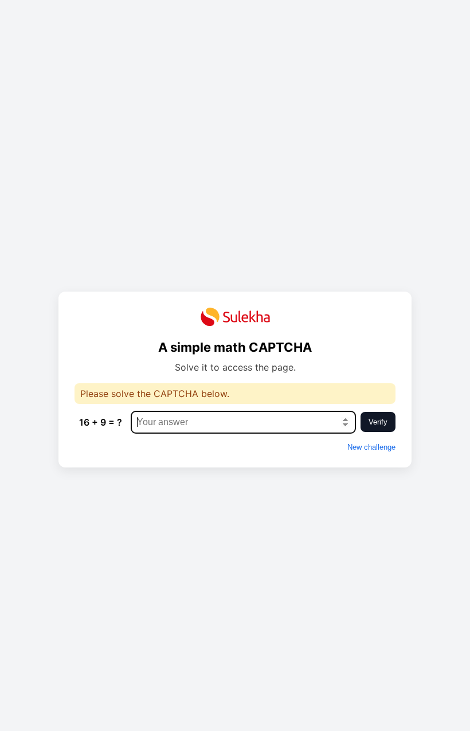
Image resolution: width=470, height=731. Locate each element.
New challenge (371, 447)
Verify (378, 422)
